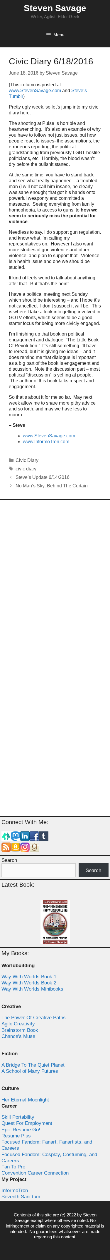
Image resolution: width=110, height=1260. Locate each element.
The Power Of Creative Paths (33, 1017)
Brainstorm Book (19, 1030)
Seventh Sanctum (20, 1196)
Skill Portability (17, 1117)
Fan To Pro (13, 1167)
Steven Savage (55, 8)
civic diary (26, 468)
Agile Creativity (18, 1024)
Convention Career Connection (35, 1173)
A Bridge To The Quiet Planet (33, 1065)
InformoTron (14, 1190)
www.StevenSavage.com (35, 90)
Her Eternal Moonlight (25, 1100)
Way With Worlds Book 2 (28, 983)
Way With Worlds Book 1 (28, 976)
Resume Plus (16, 1136)
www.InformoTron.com (46, 441)
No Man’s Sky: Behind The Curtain (52, 485)
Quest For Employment (26, 1123)
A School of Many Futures (29, 1071)
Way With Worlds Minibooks (32, 989)
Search (9, 860)
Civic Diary (27, 460)
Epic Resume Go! (20, 1129)
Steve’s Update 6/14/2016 (43, 477)
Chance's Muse (18, 1036)
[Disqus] (55, 581)
